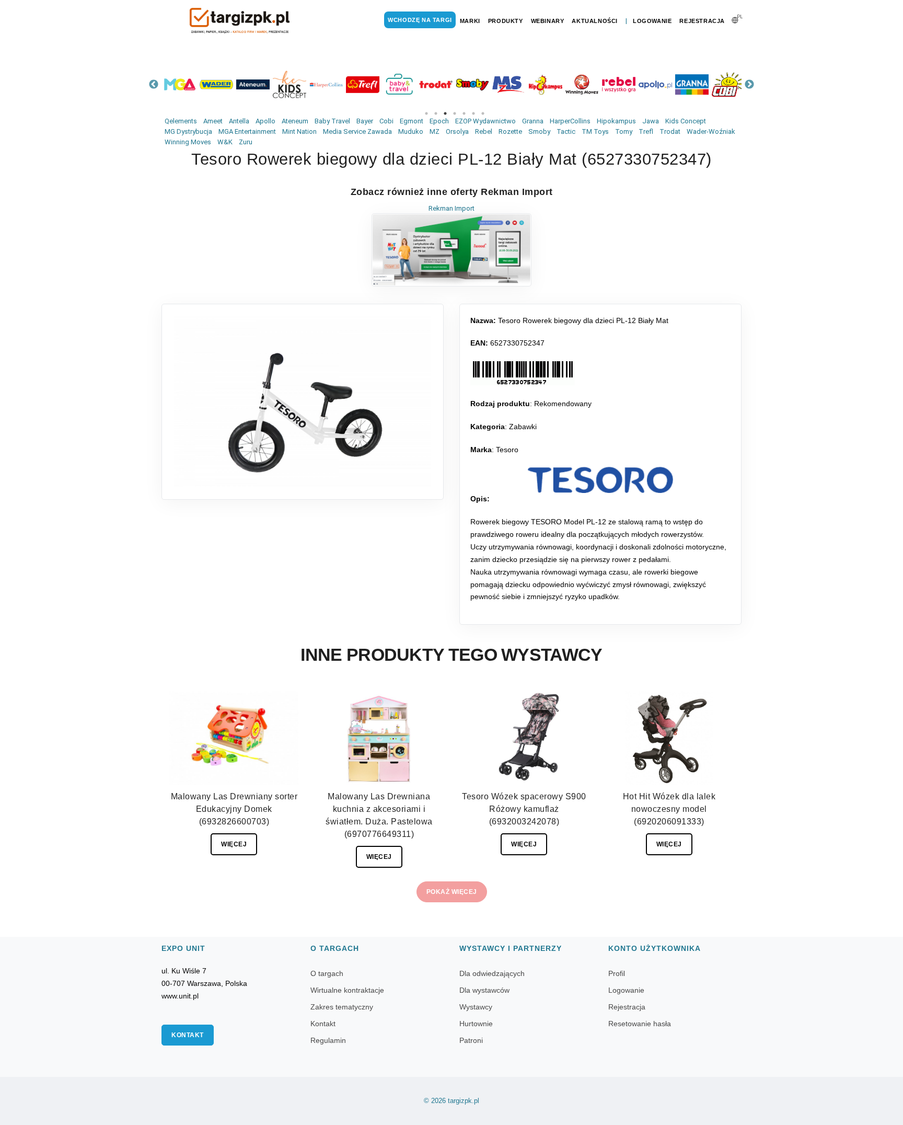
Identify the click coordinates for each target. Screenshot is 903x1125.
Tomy (623, 131)
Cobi (386, 121)
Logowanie (652, 21)
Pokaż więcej (451, 892)
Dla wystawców (484, 990)
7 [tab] (483, 113)
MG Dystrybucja (188, 131)
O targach (326, 973)
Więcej (234, 844)
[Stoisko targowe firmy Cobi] (728, 84)
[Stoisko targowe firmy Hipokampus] (545, 84)
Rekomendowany (563, 403)
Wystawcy (475, 1007)
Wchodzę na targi (420, 20)
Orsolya (457, 131)
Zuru (245, 142)
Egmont (411, 121)
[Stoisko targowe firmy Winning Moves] (582, 84)
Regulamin (328, 1040)
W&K (225, 142)
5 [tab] (464, 113)
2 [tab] (436, 113)
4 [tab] (454, 113)
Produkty (505, 21)
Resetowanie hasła (639, 1023)
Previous (153, 84)
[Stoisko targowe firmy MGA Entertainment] (180, 84)
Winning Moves (188, 142)
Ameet (213, 121)
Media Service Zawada (357, 131)
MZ (434, 131)
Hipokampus (616, 121)
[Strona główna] (239, 21)
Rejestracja (702, 21)
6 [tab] (473, 113)
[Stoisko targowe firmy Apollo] (655, 84)
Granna (532, 121)
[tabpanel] (179, 84)
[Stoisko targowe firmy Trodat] (436, 84)
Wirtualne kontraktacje (347, 990)
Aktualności (595, 21)
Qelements (181, 121)
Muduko (410, 131)
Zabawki (523, 426)
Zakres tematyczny (341, 1007)
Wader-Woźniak (711, 131)
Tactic (566, 131)
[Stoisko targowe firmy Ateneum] (253, 84)
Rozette (510, 131)
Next (749, 84)
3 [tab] (445, 113)
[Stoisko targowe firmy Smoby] (472, 84)
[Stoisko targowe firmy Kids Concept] (289, 84)
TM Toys (595, 131)
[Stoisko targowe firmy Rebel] (619, 84)
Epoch (439, 121)
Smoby (539, 131)
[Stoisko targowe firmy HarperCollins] (326, 84)
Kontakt (187, 1035)
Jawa (650, 121)
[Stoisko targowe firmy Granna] (692, 84)
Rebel (483, 131)
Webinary (547, 21)
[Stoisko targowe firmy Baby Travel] (399, 84)
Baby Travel (332, 121)
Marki (470, 21)
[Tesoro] (600, 480)
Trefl (646, 131)
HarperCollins (570, 121)
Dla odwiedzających (492, 973)
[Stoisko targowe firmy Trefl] (362, 84)
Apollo (265, 121)
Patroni (471, 1040)
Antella (239, 121)
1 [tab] (426, 113)
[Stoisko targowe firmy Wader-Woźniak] (216, 84)
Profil (616, 973)
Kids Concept (685, 121)
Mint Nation (299, 131)
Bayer (364, 121)
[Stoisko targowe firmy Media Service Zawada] (509, 84)
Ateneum (295, 121)
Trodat (669, 131)
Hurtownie (476, 1023)
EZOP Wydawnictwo (485, 121)
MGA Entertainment (247, 131)
